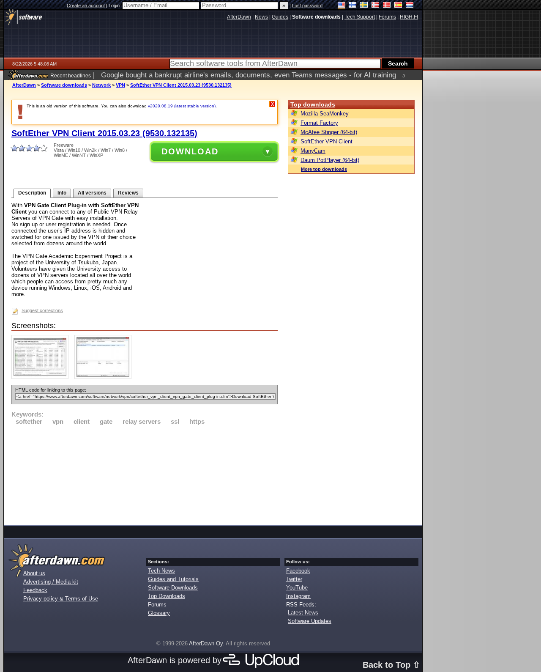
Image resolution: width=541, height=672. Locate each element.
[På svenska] (364, 5)
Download (190, 151)
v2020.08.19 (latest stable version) (182, 106)
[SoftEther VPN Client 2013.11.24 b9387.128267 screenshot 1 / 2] (42, 377)
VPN (120, 85)
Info (61, 193)
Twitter (294, 579)
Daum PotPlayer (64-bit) (330, 160)
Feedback (35, 590)
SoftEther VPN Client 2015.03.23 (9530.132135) (181, 85)
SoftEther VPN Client (326, 141)
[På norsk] (376, 5)
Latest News (303, 612)
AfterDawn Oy (206, 643)
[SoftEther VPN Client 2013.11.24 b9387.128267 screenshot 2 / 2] (105, 377)
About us (34, 573)
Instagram (298, 596)
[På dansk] (387, 5)
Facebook (298, 571)
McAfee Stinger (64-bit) (329, 132)
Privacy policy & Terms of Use (60, 598)
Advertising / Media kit (50, 582)
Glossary (159, 613)
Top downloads (312, 104)
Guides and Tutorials (173, 579)
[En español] (398, 5)
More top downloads (324, 169)
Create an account (86, 5)
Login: (115, 5)
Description (32, 193)
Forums (157, 604)
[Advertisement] (144, 473)
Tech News (161, 571)
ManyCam (313, 151)
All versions (92, 193)
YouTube (297, 587)
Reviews (128, 193)
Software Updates (309, 621)
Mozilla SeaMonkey (325, 113)
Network (101, 85)
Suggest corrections (42, 310)
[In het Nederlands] (410, 5)
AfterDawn (24, 85)
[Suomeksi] (353, 5)
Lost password (307, 5)
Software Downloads (173, 587)
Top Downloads (166, 596)
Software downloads (64, 85)
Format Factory (319, 123)
